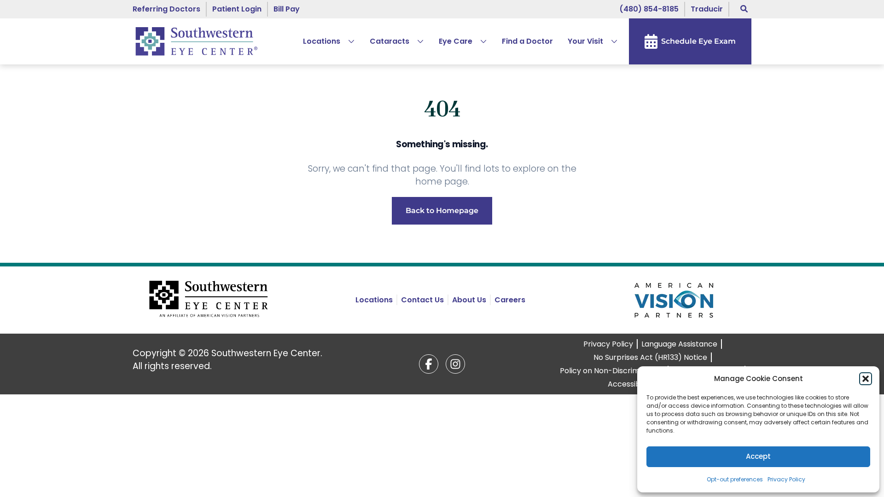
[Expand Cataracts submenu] (416, 41)
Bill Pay (286, 9)
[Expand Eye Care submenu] (479, 41)
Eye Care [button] (455, 41)
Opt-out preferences (735, 479)
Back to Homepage (442, 210)
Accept (758, 456)
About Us (469, 300)
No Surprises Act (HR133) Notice (650, 357)
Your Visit (585, 41)
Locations (321, 41)
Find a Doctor (527, 41)
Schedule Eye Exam (698, 41)
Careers (509, 300)
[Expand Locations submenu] (347, 41)
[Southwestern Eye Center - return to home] (210, 300)
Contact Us (422, 300)
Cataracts (389, 41)
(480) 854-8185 (649, 9)
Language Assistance (679, 344)
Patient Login (237, 9)
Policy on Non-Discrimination (612, 370)
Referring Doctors (166, 9)
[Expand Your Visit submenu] (610, 41)
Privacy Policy (786, 479)
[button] (865, 378)
